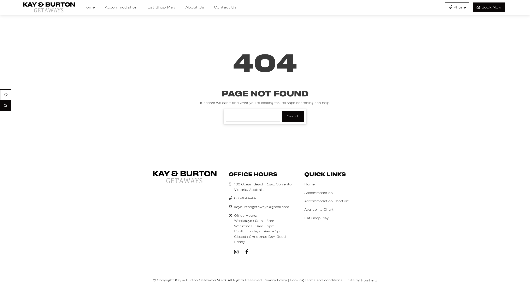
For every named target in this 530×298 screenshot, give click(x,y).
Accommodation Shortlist (326, 201)
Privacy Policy (275, 280)
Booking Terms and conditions (316, 280)
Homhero (369, 280)
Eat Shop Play (161, 7)
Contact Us (225, 7)
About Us (194, 7)
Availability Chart (319, 209)
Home (89, 7)
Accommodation (121, 7)
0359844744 (245, 198)
